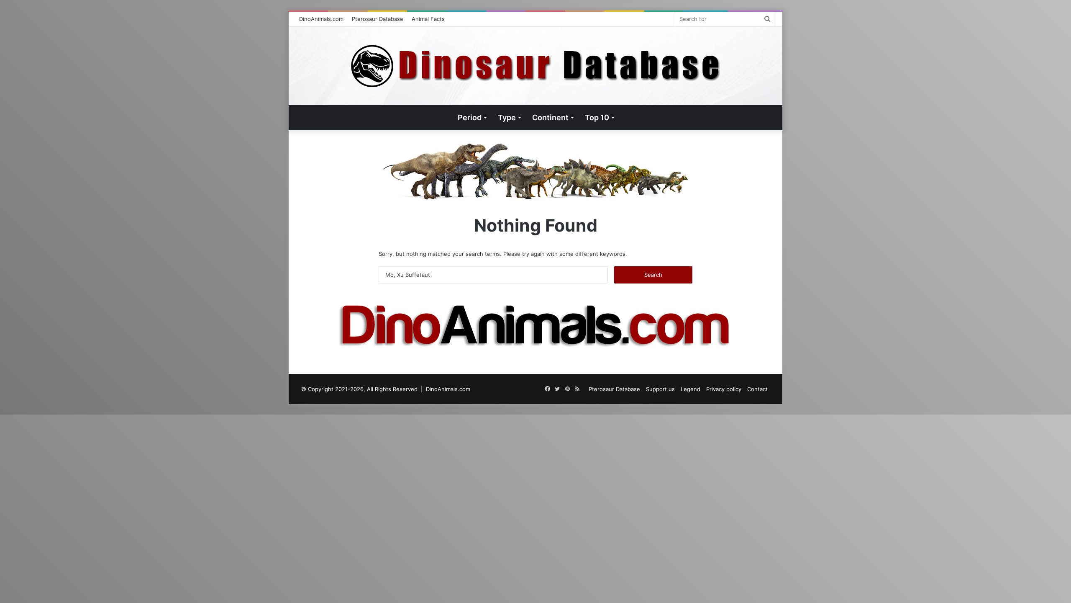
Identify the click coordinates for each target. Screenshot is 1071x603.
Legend (690, 389)
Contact (757, 389)
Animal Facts (428, 18)
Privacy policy (723, 389)
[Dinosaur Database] (535, 66)
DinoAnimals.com (321, 18)
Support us (660, 389)
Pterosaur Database (377, 18)
